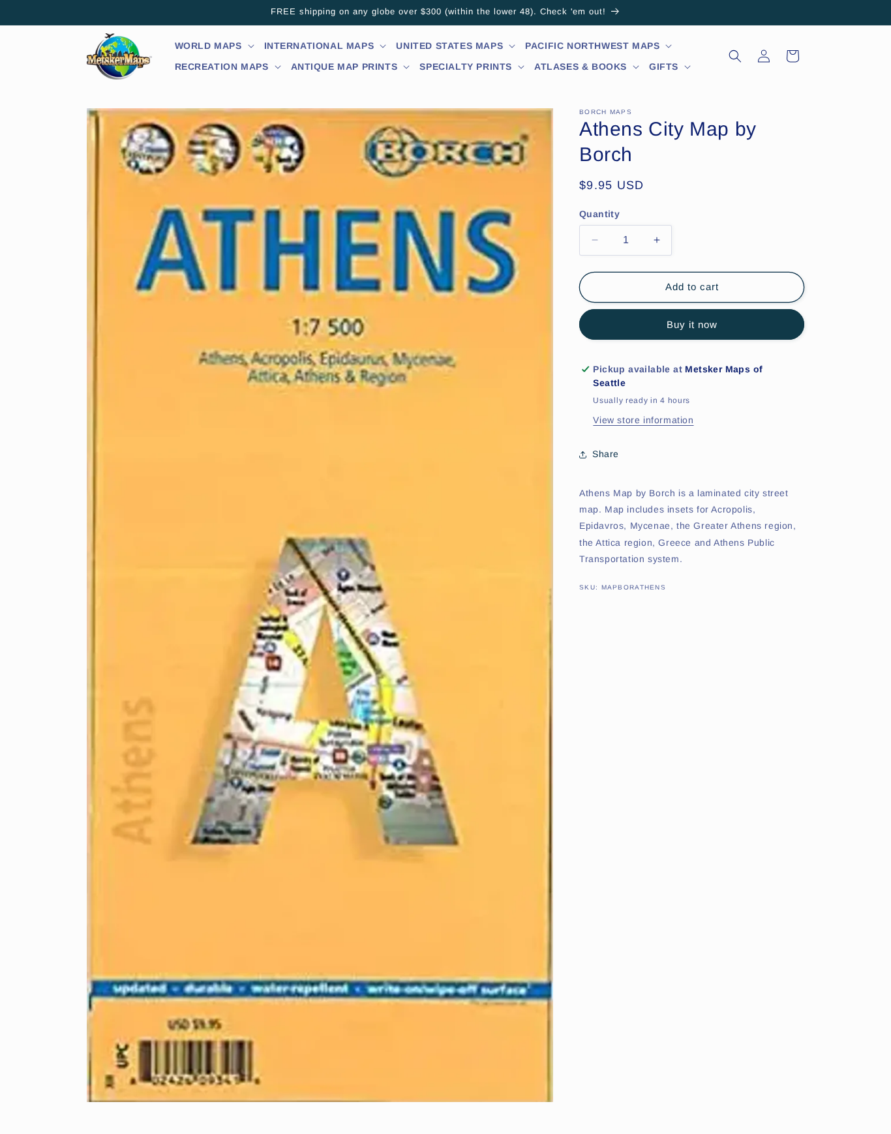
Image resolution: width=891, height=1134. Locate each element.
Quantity (599, 214)
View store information (643, 420)
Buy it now (692, 324)
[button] (215, 45)
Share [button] (605, 454)
